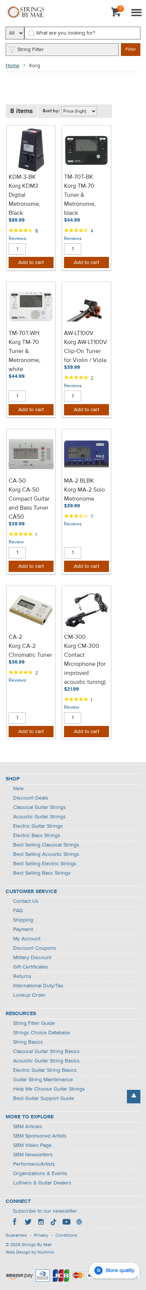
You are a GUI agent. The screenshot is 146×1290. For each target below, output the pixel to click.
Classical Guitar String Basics (46, 1051)
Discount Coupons (34, 948)
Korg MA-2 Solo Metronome (84, 494)
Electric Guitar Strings (38, 826)
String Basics (28, 1042)
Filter (130, 49)
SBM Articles (27, 1126)
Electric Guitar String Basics (45, 1070)
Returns (22, 976)
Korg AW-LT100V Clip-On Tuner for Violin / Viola (85, 351)
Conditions (66, 1235)
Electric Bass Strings (36, 835)
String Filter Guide (34, 1023)
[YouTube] (66, 1223)
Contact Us (26, 901)
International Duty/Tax (38, 985)
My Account (26, 938)
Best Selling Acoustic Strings (46, 854)
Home (12, 65)
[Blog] (79, 1223)
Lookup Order (29, 995)
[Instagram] (40, 1223)
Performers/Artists (34, 1164)
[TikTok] (53, 1223)
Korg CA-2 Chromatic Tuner (30, 650)
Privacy (41, 1235)
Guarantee (16, 1235)
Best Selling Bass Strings (42, 873)
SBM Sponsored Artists (40, 1136)
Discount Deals (30, 798)
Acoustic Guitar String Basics (46, 1061)
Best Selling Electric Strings (44, 863)
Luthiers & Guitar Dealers (42, 1183)
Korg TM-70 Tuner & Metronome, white (24, 356)
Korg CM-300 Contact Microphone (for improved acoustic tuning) (85, 664)
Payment (23, 929)
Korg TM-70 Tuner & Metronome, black (80, 199)
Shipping (23, 920)
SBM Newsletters (33, 1154)
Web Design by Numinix (30, 1252)
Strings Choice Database (41, 1032)
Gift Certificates (30, 967)
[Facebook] (15, 1223)
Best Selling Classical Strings (46, 845)
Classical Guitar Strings (39, 807)
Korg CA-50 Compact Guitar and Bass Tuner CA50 (29, 503)
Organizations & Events (40, 1173)
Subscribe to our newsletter (45, 1211)
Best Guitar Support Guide (43, 1098)
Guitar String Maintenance (43, 1079)
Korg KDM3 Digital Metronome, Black (24, 199)
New (18, 788)
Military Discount (32, 957)
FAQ (18, 910)
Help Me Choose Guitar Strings (49, 1089)
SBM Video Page (32, 1145)
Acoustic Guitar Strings (39, 816)
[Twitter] (28, 1223)
